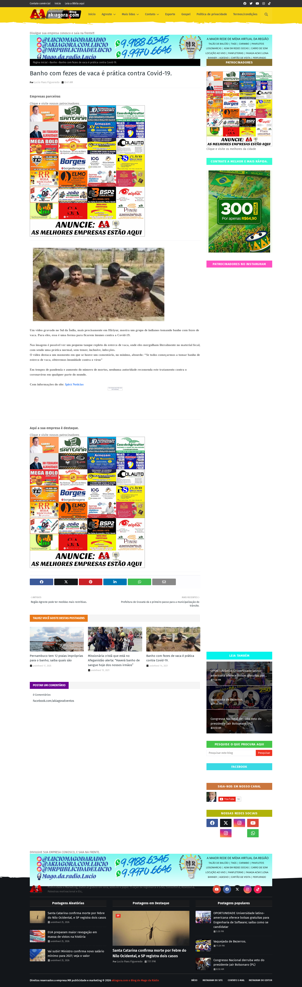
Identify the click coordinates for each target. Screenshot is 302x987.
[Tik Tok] (266, 823)
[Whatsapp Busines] (266, 833)
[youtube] (257, 3)
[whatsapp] (253, 833)
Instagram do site (213, 980)
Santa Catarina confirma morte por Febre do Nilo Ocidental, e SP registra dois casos (77, 915)
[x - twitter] (251, 3)
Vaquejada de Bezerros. (227, 699)
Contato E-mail (236, 980)
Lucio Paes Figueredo (47, 82)
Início (58, 3)
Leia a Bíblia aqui (74, 3)
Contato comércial (40, 3)
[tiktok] (269, 3)
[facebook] (245, 3)
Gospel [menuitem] (185, 14)
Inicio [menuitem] (92, 14)
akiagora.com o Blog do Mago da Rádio (135, 980)
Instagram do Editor (260, 980)
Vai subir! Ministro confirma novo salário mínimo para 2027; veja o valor (76, 953)
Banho (53, 62)
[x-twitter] (226, 823)
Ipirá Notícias (74, 384)
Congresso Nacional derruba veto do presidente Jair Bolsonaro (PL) (236, 721)
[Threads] (212, 833)
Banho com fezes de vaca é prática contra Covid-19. (170, 658)
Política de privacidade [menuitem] (212, 14)
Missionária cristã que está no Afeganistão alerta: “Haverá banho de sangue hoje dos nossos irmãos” (114, 660)
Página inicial (40, 62)
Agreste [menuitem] (107, 14)
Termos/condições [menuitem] (245, 14)
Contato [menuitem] (150, 14)
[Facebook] (239, 833)
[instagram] (263, 3)
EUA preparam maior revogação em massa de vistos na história (72, 934)
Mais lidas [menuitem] (128, 14)
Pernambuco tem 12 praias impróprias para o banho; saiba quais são (56, 658)
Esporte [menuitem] (170, 14)
